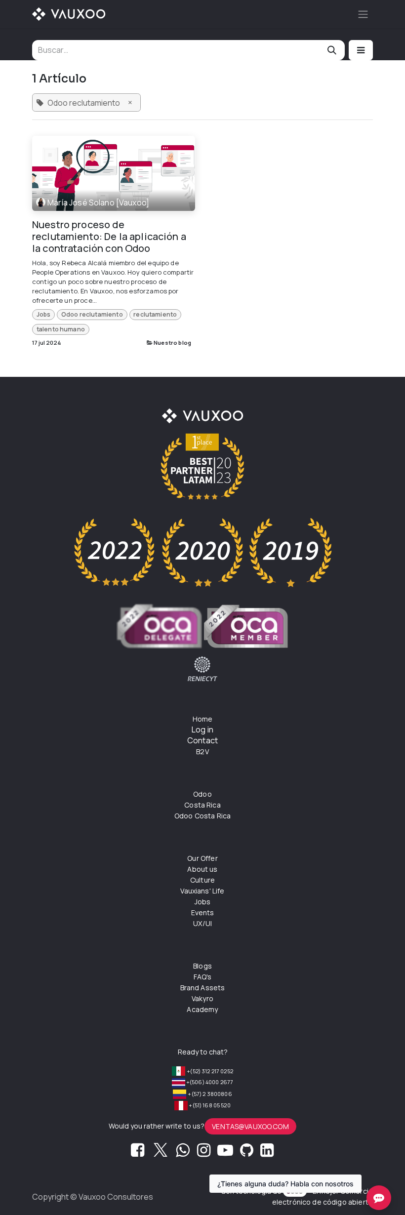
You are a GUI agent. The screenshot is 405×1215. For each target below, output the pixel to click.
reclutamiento (155, 314)
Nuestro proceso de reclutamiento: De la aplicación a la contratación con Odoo (109, 236)
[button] (361, 50)
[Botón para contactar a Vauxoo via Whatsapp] (182, 1152)
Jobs (44, 314)
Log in (202, 729)
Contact (202, 740)
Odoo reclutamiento (92, 314)
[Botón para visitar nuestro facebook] (137, 1152)
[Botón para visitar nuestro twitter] (160, 1152)
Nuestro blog (172, 342)
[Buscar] (332, 50)
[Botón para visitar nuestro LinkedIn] (267, 1152)
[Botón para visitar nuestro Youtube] (225, 1152)
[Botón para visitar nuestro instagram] (203, 1152)
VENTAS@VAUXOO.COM (250, 1126)
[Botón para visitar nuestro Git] (246, 1152)
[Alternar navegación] (363, 14)
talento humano (61, 329)
